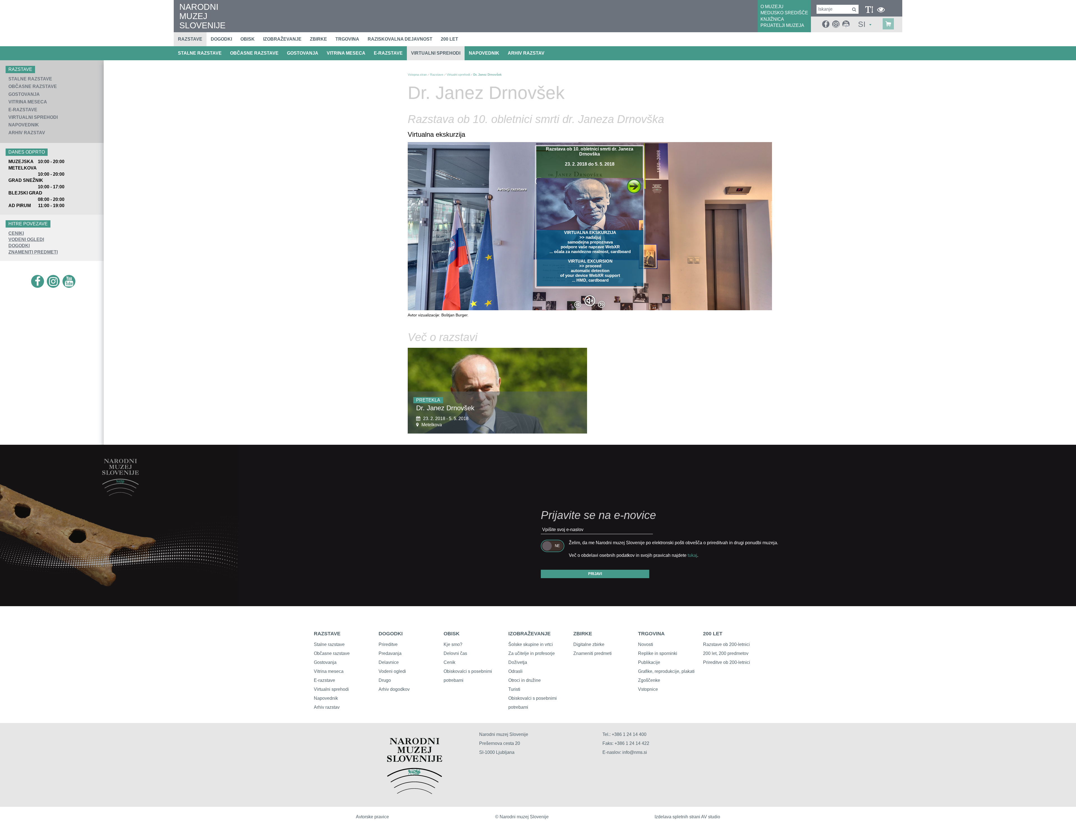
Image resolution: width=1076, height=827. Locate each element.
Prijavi (595, 574)
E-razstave (388, 53)
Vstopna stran (417, 74)
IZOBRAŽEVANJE (529, 633)
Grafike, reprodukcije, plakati (666, 671)
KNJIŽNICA (772, 19)
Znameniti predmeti (592, 653)
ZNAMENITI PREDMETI (33, 252)
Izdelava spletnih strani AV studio (687, 816)
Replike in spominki (657, 653)
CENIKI (16, 233)
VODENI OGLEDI (26, 239)
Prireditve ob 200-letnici (726, 662)
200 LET (712, 633)
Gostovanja (302, 53)
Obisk (247, 39)
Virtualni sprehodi (435, 53)
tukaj (692, 555)
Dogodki (221, 39)
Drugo (385, 680)
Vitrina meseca (346, 53)
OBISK (452, 633)
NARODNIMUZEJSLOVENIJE (202, 16)
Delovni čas (455, 653)
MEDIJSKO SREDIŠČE (784, 12)
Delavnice (389, 662)
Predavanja (390, 653)
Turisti (514, 689)
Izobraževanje (282, 39)
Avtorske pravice (372, 816)
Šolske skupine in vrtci (530, 644)
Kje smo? (453, 644)
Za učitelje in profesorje (531, 653)
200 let (449, 39)
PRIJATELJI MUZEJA (782, 25)
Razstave (190, 39)
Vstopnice (648, 689)
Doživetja (517, 662)
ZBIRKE (582, 633)
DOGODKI (19, 245)
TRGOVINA (651, 633)
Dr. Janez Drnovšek (487, 74)
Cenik (449, 662)
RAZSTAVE (327, 633)
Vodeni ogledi (392, 671)
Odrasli (515, 671)
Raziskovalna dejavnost (400, 39)
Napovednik (484, 53)
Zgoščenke (649, 680)
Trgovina (347, 39)
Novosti (645, 644)
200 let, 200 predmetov (725, 653)
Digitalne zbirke (588, 644)
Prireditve (388, 644)
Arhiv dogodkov (394, 689)
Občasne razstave (254, 53)
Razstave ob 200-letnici (726, 644)
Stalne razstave (200, 53)
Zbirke (318, 39)
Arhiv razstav (526, 53)
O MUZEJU (771, 6)
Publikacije (649, 662)
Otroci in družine (524, 680)
